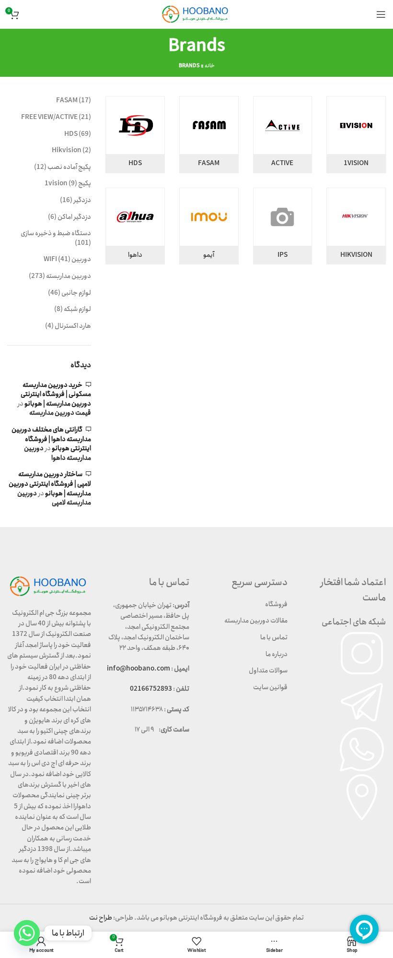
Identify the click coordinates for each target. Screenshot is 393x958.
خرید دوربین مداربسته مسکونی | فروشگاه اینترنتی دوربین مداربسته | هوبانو (56, 394)
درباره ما (277, 654)
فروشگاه (276, 604)
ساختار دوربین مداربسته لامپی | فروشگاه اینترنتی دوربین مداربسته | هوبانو (50, 483)
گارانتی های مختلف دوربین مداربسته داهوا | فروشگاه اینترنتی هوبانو (51, 439)
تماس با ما (274, 637)
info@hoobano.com (138, 668)
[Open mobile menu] (381, 14)
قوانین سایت (270, 687)
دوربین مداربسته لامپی (54, 498)
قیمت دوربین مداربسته (60, 412)
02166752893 (151, 688)
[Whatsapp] (27, 933)
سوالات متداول (268, 670)
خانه (210, 65)
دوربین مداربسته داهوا (57, 453)
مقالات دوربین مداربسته (256, 620)
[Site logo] (196, 14)
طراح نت (100, 917)
